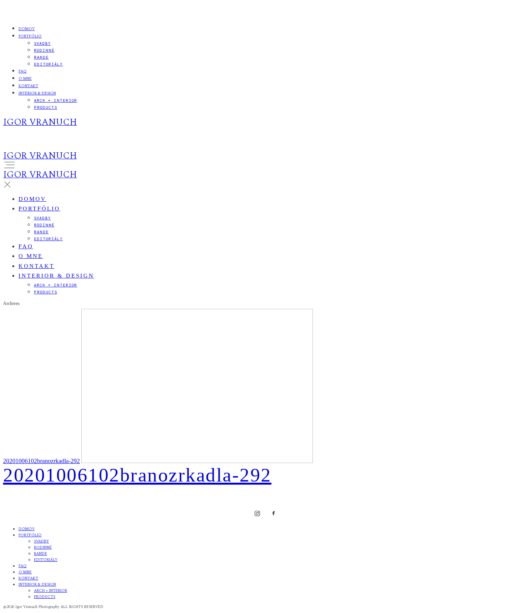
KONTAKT (28, 86)
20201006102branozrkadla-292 (41, 461)
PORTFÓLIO (30, 36)
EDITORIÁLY (48, 64)
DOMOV (27, 29)
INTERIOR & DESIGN (37, 93)
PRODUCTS (45, 107)
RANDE (41, 57)
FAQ (23, 71)
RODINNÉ (44, 50)
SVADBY (42, 43)
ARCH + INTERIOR (55, 100)
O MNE (25, 79)
